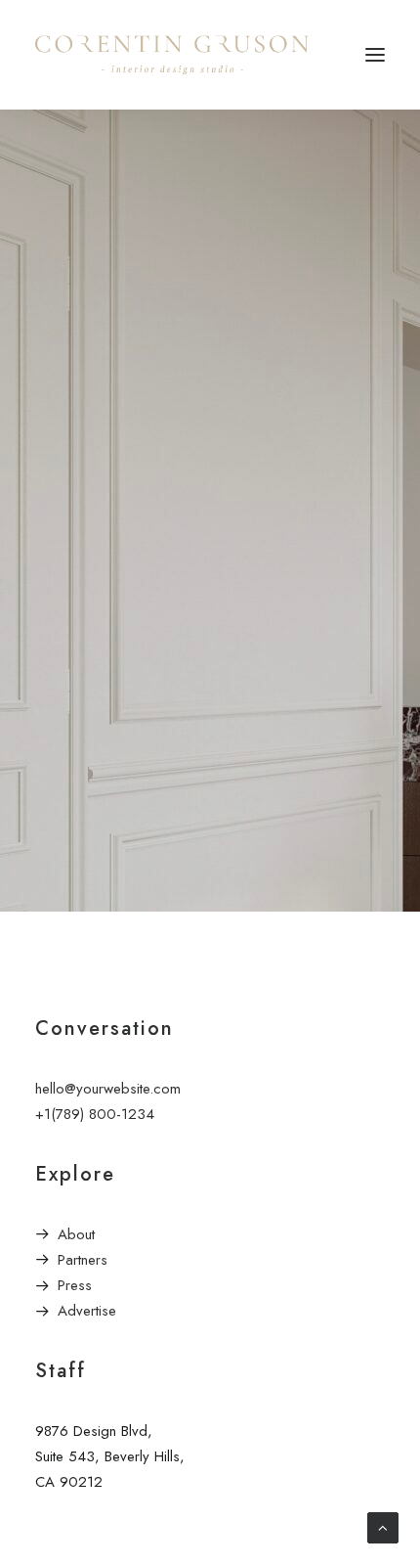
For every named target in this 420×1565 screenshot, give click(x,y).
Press (75, 1285)
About (76, 1234)
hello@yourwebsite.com (108, 1088)
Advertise (87, 1310)
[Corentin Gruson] (172, 54)
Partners (82, 1260)
